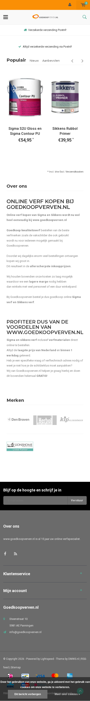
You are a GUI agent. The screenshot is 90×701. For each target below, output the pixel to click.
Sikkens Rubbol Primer (65, 131)
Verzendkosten (74, 171)
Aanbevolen (51, 60)
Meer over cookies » (67, 694)
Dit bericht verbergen (27, 694)
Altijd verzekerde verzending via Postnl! (47, 46)
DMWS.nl (73, 658)
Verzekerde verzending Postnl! (47, 30)
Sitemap (16, 667)
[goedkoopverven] (45, 446)
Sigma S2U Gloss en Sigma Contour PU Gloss (25, 131)
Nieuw (34, 60)
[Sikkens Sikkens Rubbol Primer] (65, 97)
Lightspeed (47, 658)
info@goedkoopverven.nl (25, 632)
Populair (16, 60)
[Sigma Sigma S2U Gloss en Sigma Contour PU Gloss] (25, 97)
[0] (83, 5)
